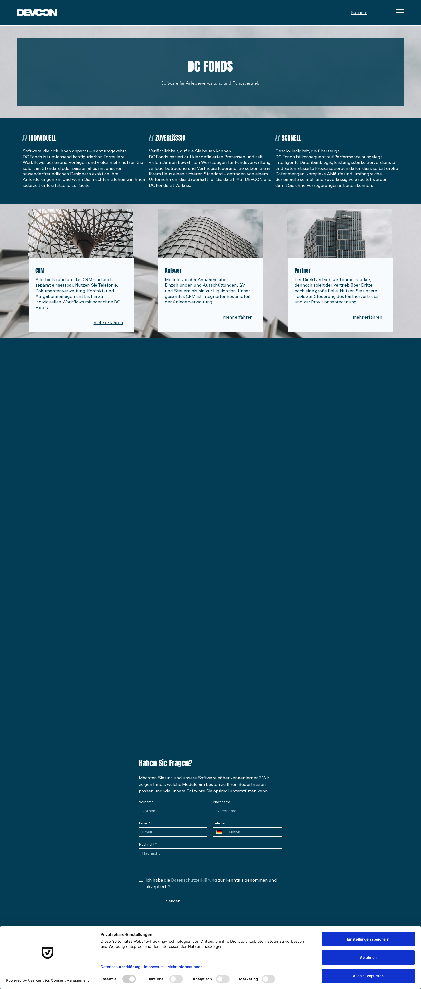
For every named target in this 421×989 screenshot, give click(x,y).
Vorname (146, 802)
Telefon (219, 823)
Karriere (359, 12)
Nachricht (148, 844)
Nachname (222, 802)
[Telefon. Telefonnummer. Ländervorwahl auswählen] (221, 832)
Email (144, 823)
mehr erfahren (108, 322)
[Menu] (400, 12)
